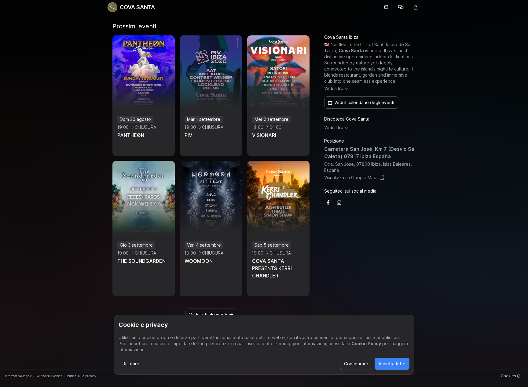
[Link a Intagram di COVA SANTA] (339, 203)
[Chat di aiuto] (401, 7)
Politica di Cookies (48, 376)
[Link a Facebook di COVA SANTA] (328, 203)
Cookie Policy (366, 343)
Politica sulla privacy (81, 376)
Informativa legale (18, 376)
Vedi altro (333, 88)
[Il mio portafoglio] (386, 7)
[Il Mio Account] (415, 7)
